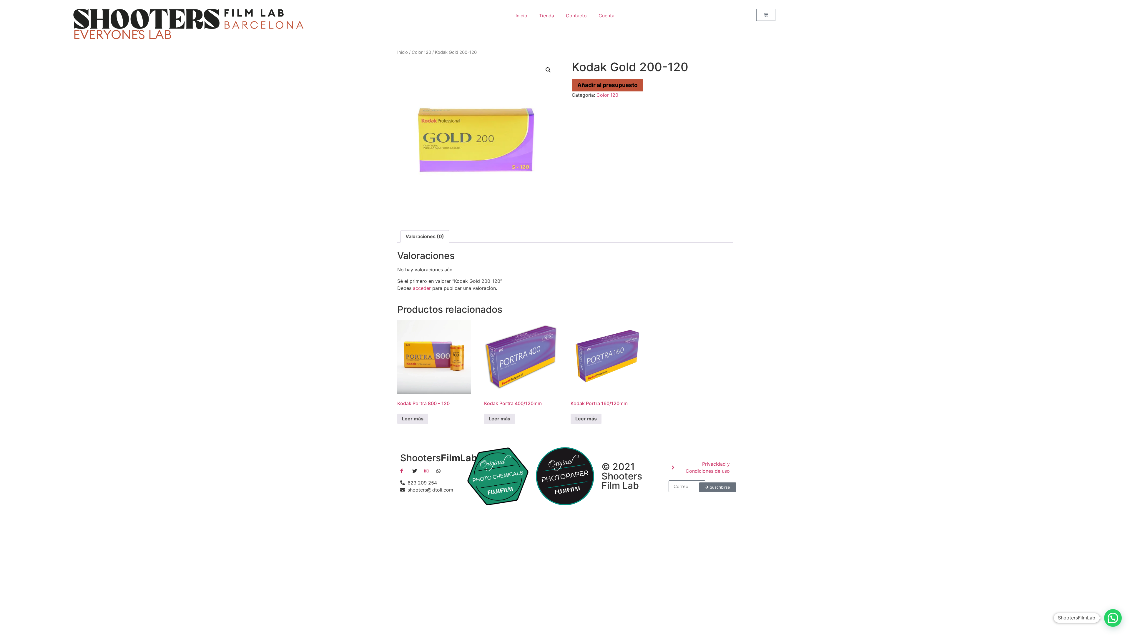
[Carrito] (765, 15)
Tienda (546, 16)
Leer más (412, 419)
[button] (548, 70)
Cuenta (606, 16)
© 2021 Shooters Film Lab (621, 476)
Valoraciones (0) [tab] (425, 236)
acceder (422, 288)
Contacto (576, 16)
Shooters (440, 458)
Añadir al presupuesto (607, 84)
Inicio (521, 16)
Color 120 (421, 52)
